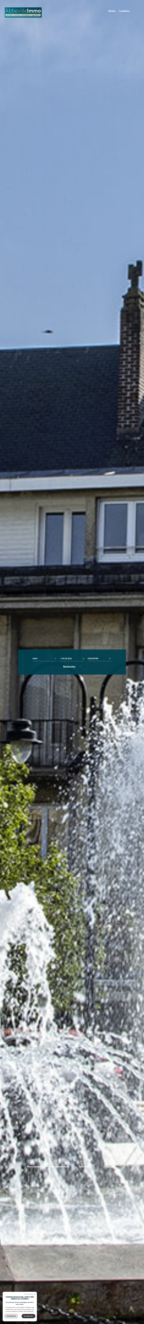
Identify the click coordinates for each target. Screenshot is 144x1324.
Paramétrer (11, 1316)
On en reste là (28, 1294)
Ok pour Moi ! (29, 1316)
